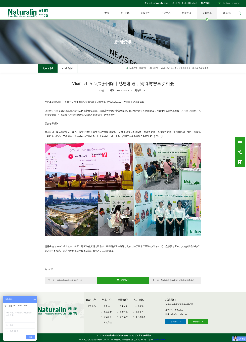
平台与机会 (140, 317)
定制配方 (124, 317)
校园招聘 (140, 306)
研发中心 (92, 306)
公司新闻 (48, 68)
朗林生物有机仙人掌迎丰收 (69, 280)
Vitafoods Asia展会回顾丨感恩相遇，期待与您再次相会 (184, 68)
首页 (106, 13)
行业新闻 (67, 68)
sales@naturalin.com (158, 3)
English (226, 3)
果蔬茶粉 (108, 312)
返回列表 (125, 280)
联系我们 (205, 3)
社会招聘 (140, 312)
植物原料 (108, 317)
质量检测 (124, 306)
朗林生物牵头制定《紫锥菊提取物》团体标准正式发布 (186, 280)
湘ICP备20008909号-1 (160, 340)
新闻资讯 (207, 13)
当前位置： (134, 68)
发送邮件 (174, 321)
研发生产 (145, 13)
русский (236, 3)
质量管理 (186, 13)
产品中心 (166, 13)
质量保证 (124, 312)
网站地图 (147, 335)
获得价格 (197, 321)
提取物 (107, 306)
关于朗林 (125, 13)
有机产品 (108, 322)
